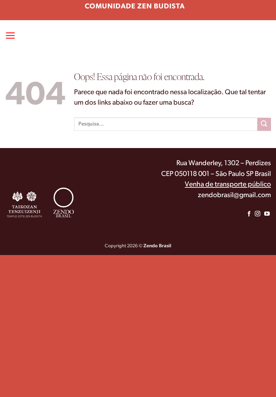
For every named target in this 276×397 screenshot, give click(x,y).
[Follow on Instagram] (257, 214)
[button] (10, 35)
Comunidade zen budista (135, 6)
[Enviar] (264, 124)
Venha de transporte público (228, 184)
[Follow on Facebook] (249, 214)
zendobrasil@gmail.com (234, 195)
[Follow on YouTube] (267, 214)
